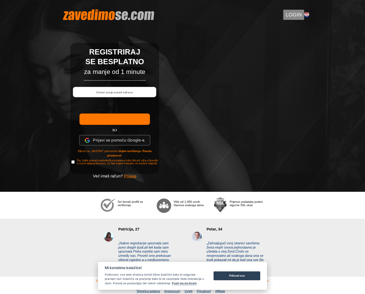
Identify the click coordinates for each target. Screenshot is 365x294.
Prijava (130, 176)
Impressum (172, 291)
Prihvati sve (237, 275)
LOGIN (294, 15)
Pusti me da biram (184, 283)
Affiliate (220, 291)
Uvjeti (188, 291)
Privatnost (204, 291)
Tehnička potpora (148, 291)
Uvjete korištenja (129, 151)
